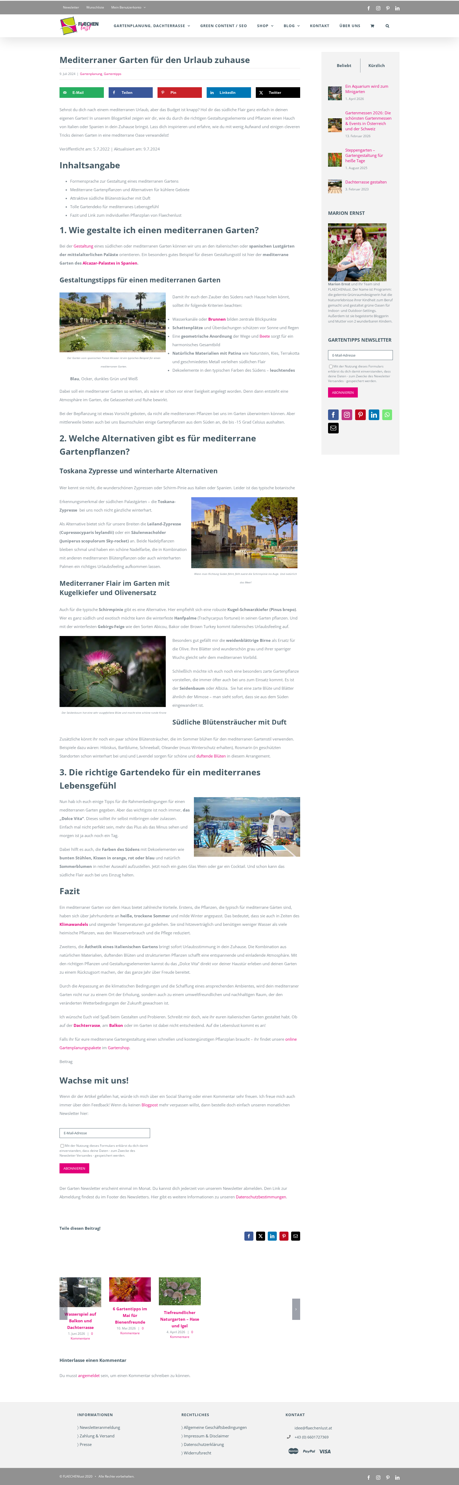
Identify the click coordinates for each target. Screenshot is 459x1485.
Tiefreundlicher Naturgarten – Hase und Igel (179, 1319)
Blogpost (150, 1104)
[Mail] (333, 428)
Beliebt (344, 65)
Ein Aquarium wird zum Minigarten (366, 88)
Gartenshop (118, 1047)
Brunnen (217, 319)
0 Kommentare (82, 1336)
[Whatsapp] (387, 414)
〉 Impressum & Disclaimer (205, 1435)
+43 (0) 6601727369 (312, 1437)
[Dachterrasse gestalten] (335, 183)
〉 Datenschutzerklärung (202, 1444)
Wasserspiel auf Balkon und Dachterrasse (80, 1320)
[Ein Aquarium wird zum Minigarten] (335, 90)
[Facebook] (333, 414)
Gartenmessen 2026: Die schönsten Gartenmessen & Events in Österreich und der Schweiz (368, 120)
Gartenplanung (91, 74)
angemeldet (89, 1375)
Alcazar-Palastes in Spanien (110, 263)
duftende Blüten (211, 756)
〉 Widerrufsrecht (196, 1452)
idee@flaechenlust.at (313, 1427)
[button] (387, 25)
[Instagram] (347, 414)
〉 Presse (84, 1444)
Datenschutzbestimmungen (261, 1196)
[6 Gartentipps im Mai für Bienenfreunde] (130, 1289)
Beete (265, 336)
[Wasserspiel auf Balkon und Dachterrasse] (80, 1292)
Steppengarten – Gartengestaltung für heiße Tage (364, 155)
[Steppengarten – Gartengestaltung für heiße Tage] (335, 157)
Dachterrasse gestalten (366, 182)
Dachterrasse (87, 1025)
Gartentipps (112, 74)
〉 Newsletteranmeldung (98, 1427)
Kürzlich (376, 65)
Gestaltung (83, 246)
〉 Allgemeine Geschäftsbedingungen (214, 1427)
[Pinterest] (360, 414)
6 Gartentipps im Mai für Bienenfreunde (130, 1315)
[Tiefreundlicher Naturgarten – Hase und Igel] (180, 1291)
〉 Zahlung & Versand (95, 1435)
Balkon (116, 1025)
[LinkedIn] (374, 414)
